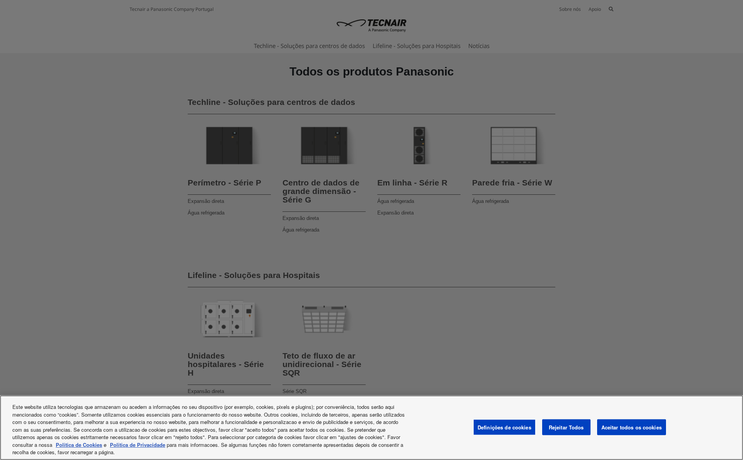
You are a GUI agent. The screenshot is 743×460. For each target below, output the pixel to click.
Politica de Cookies (79, 444)
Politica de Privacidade (137, 444)
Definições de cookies (504, 427)
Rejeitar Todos (566, 427)
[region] (371, 427)
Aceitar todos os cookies (631, 427)
